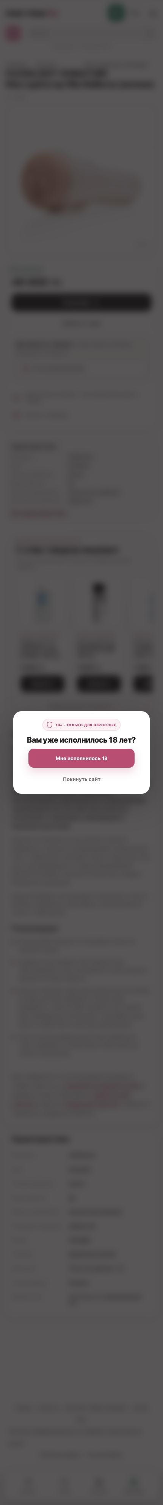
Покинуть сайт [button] (81, 779)
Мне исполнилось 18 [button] (82, 758)
